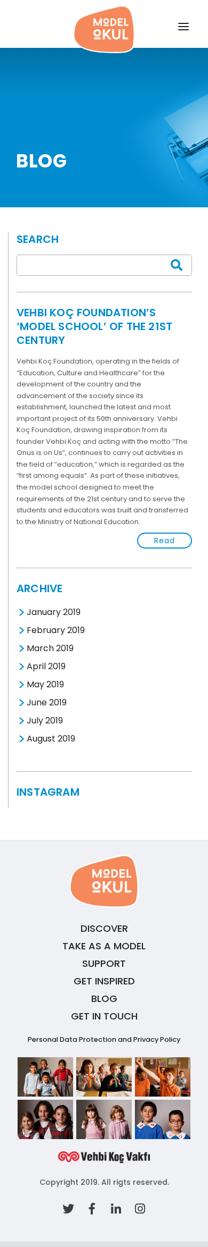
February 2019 (55, 631)
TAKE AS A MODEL (104, 946)
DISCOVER (104, 928)
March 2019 (49, 649)
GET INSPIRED (104, 981)
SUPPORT (104, 963)
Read (164, 540)
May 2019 (44, 685)
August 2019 (50, 739)
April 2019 (45, 667)
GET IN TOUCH (104, 1016)
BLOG (104, 998)
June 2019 (46, 703)
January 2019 (53, 612)
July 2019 (44, 721)
